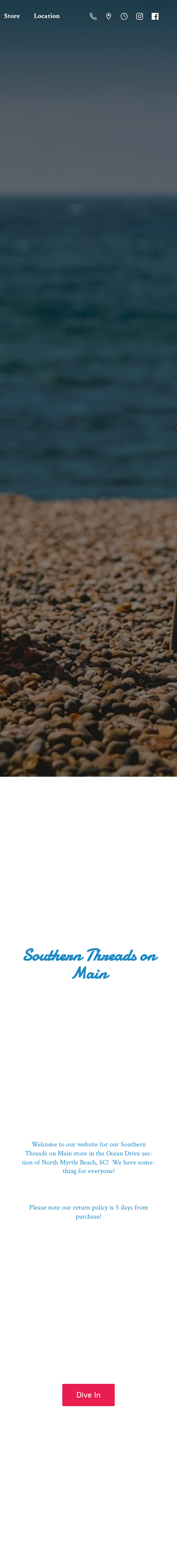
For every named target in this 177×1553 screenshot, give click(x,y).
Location (47, 16)
